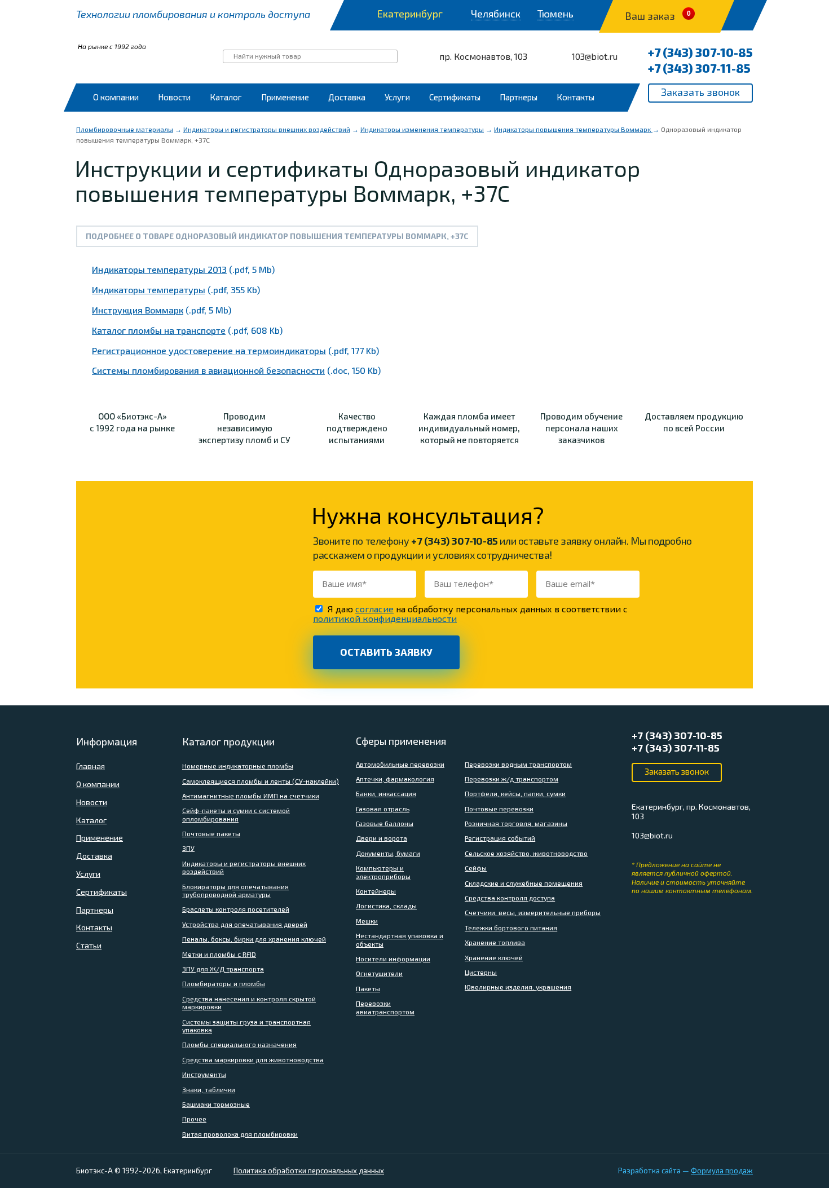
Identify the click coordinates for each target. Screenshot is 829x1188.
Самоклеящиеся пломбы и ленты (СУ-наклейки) (260, 781)
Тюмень (555, 14)
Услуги (397, 97)
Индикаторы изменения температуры (422, 129)
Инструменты (204, 1074)
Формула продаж (722, 1170)
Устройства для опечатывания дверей (244, 924)
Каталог (226, 97)
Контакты (575, 97)
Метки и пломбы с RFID (219, 954)
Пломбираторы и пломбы (223, 983)
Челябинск (496, 14)
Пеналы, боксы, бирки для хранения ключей (254, 939)
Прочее (194, 1119)
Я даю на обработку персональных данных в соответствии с (470, 613)
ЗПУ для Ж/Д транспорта (223, 969)
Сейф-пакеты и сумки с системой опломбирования (236, 814)
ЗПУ (188, 848)
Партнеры (518, 97)
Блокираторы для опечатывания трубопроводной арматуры (235, 890)
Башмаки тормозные (216, 1104)
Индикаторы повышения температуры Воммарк (573, 129)
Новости (174, 97)
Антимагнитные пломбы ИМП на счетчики (250, 796)
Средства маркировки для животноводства (253, 1059)
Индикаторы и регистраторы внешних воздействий (266, 129)
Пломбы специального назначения (239, 1044)
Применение (285, 97)
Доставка (346, 97)
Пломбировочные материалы (124, 129)
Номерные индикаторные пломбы (237, 766)
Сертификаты (454, 97)
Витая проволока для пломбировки (240, 1134)
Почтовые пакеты (211, 833)
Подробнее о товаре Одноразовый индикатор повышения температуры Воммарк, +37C (277, 236)
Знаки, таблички (208, 1089)
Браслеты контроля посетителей (235, 909)
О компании (116, 97)
